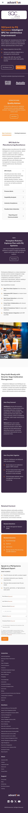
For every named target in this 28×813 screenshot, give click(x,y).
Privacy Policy (4, 634)
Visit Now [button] (14, 116)
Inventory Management (6, 714)
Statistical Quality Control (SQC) (8, 736)
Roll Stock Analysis (5, 786)
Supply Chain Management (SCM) (8, 710)
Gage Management (5, 742)
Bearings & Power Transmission (8, 658)
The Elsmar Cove (7, 67)
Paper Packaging (4, 663)
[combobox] (2, 611)
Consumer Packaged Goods (7, 686)
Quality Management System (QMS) (9, 740)
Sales (2, 781)
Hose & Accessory (5, 665)
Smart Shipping (4, 724)
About (3, 757)
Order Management (5, 717)
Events (2, 769)
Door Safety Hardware (6, 672)
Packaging (3, 676)
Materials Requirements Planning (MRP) (10, 731)
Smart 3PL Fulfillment (6, 726)
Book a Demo (20, 67)
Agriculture (9, 547)
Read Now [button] (14, 259)
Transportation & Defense (7, 695)
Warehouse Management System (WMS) (10, 712)
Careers (3, 762)
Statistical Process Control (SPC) (8, 733)
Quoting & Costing (5, 749)
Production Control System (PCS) (8, 747)
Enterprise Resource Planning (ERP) (9, 708)
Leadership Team (5, 764)
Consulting (3, 779)
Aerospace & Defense (6, 684)
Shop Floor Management (6, 745)
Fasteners (3, 667)
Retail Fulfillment (5, 674)
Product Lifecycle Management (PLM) (9, 738)
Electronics (3, 688)
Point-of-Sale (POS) (5, 721)
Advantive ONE (4, 760)
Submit (5, 639)
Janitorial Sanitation (5, 656)
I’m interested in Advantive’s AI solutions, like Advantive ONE (13, 626)
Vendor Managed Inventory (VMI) (8, 719)
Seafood (8, 543)
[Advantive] (14, 795)
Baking (2, 691)
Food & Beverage (10, 540)
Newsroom (3, 766)
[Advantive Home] (14, 2)
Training (3, 788)
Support (3, 776)
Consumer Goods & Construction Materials (10, 693)
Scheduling (3, 784)
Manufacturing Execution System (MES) (9, 728)
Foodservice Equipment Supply (8, 670)
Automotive (3, 682)
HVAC (2, 660)
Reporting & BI (4, 751)
